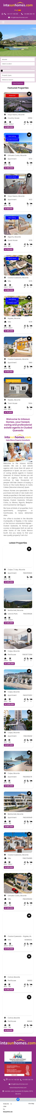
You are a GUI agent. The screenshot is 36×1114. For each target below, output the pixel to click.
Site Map (31, 1103)
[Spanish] (19, 10)
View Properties (18, 83)
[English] (16, 10)
